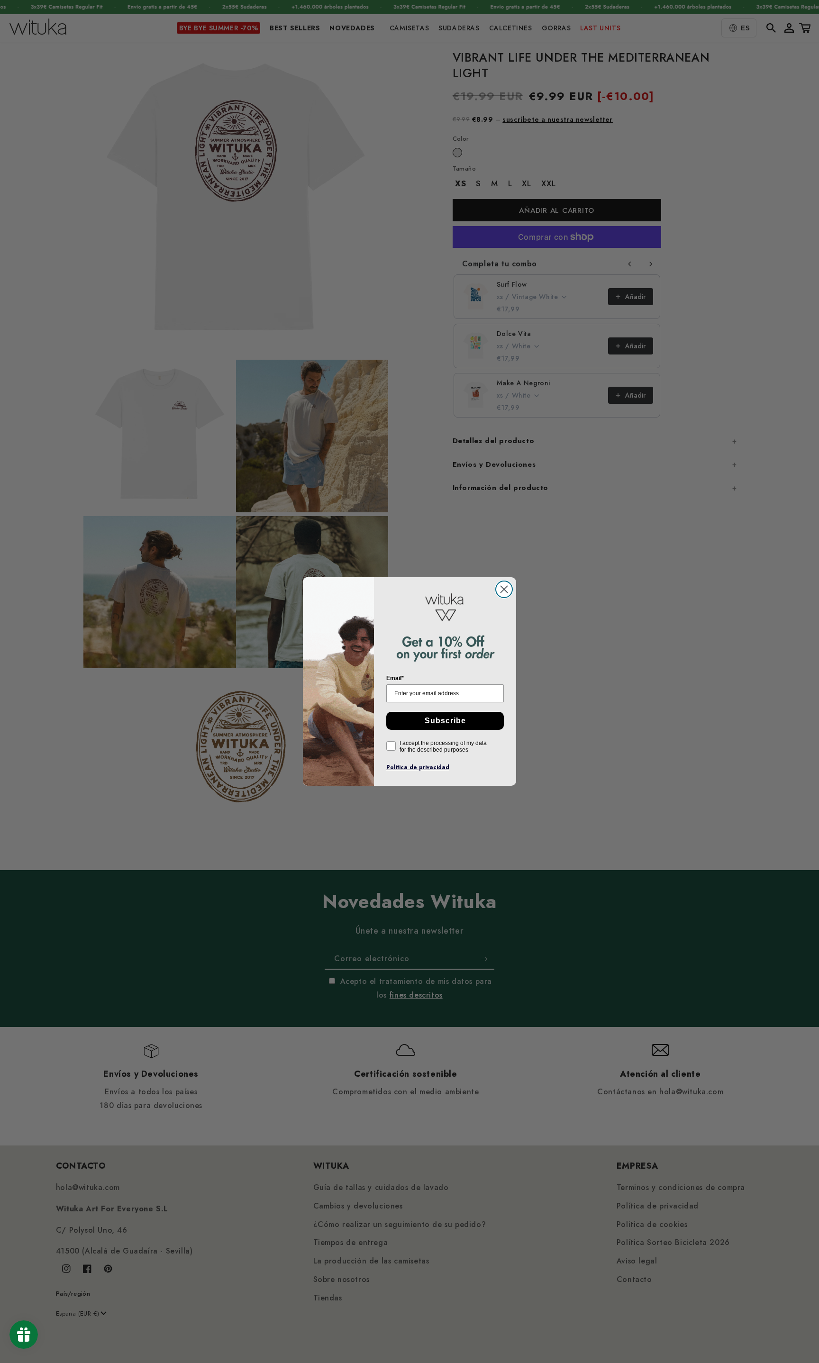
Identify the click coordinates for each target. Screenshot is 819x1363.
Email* (395, 678)
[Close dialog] (504, 589)
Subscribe (445, 721)
